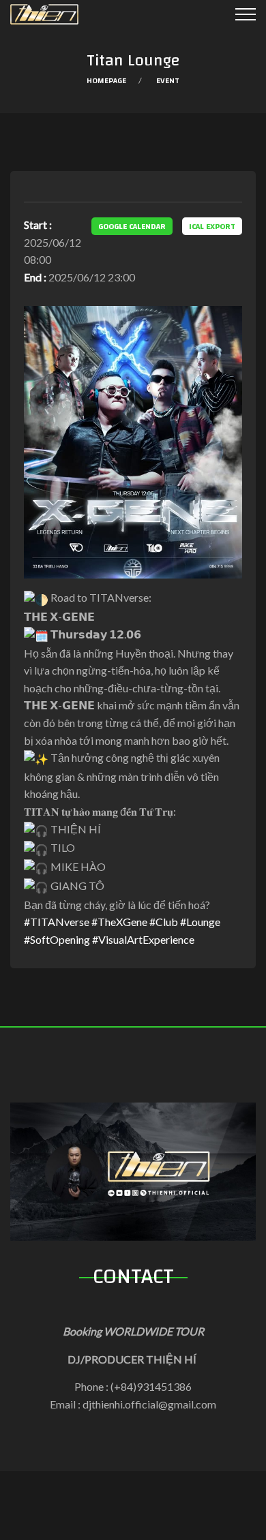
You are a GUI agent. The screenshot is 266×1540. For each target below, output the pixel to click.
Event (167, 80)
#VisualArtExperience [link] (143, 939)
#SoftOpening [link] (57, 939)
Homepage (106, 80)
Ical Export (212, 226)
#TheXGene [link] (119, 921)
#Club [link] (163, 921)
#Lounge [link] (200, 921)
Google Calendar (132, 226)
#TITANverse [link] (56, 921)
